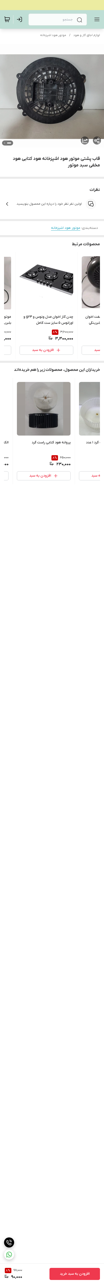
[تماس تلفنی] (9, 1242)
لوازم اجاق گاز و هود (86, 35)
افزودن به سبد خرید (75, 1273)
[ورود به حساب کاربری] (20, 19)
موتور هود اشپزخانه (53, 35)
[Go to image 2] (4, 143)
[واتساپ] (9, 1255)
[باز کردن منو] (96, 19)
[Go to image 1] (9, 143)
